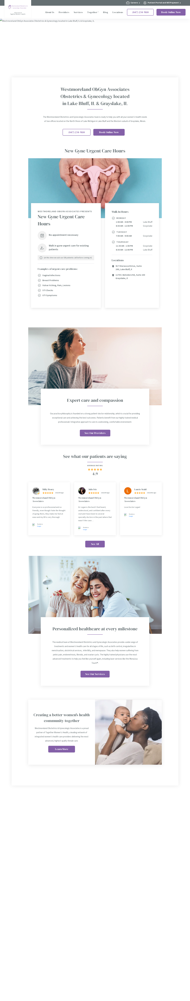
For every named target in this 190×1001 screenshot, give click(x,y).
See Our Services (95, 674)
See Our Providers (95, 433)
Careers (134, 3)
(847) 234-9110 (140, 12)
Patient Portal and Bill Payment (163, 3)
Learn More (61, 749)
